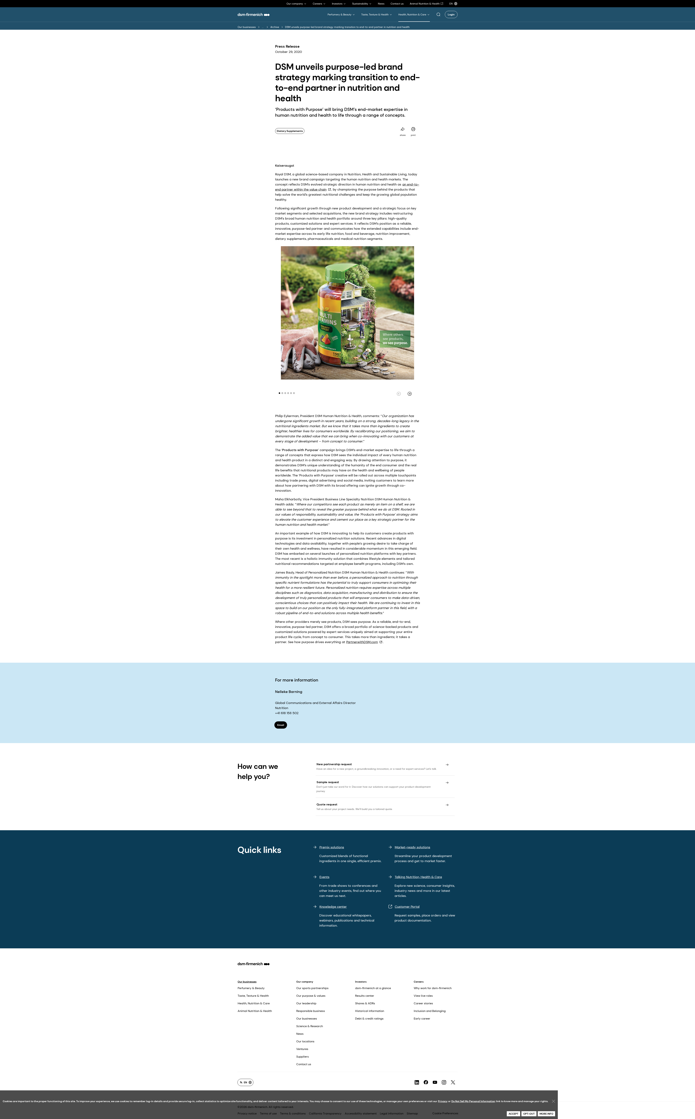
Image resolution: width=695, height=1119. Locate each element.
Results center (364, 996)
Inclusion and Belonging (430, 1011)
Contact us (303, 1064)
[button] (438, 14)
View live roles (423, 996)
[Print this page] (413, 129)
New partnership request (334, 764)
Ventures (302, 1049)
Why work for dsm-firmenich (433, 988)
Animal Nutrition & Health (255, 1011)
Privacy (442, 1101)
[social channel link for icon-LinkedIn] (416, 1082)
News (300, 1034)
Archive (274, 27)
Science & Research (309, 1026)
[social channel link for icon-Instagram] (443, 1082)
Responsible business (310, 1011)
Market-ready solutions (412, 847)
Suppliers (302, 1056)
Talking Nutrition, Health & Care (418, 877)
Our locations (305, 1041)
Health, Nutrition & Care (254, 1003)
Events (324, 877)
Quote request (327, 804)
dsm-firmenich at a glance (373, 988)
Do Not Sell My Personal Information (473, 1101)
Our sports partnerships (312, 988)
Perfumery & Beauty (251, 988)
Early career (422, 1018)
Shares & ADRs (365, 1003)
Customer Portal (407, 907)
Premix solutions (331, 847)
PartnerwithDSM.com (362, 642)
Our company (304, 981)
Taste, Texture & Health (253, 996)
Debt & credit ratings (369, 1018)
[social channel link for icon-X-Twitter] (453, 1082)
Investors (361, 981)
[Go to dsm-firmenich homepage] (253, 14)
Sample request (328, 782)
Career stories (423, 1003)
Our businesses (247, 27)
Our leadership (306, 1003)
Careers (419, 981)
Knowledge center (333, 907)
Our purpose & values (310, 996)
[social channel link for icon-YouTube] (434, 1082)
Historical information (369, 1011)
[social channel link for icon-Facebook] (425, 1082)
